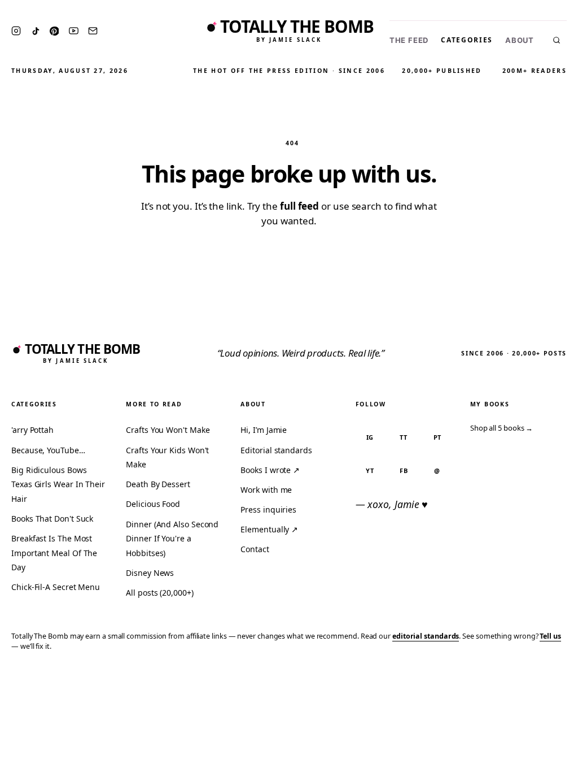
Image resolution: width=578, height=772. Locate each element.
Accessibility (540, 679)
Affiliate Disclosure (459, 679)
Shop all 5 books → (501, 428)
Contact (254, 549)
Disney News (150, 572)
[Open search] (556, 40)
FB (404, 470)
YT (370, 470)
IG (370, 437)
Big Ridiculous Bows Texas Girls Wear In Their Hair (58, 484)
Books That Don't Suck (52, 518)
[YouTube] (73, 31)
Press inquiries (268, 509)
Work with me (266, 489)
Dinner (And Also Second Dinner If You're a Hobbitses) (172, 538)
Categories (467, 40)
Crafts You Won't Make (167, 429)
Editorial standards (276, 450)
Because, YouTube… (48, 450)
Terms (394, 679)
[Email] (93, 31)
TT (404, 437)
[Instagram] (16, 31)
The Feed (408, 40)
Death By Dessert (158, 484)
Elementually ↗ (269, 529)
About (519, 40)
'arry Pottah (32, 429)
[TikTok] (35, 31)
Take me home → (289, 250)
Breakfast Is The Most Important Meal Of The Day (54, 553)
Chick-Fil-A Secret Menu (55, 587)
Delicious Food (153, 503)
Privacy (355, 679)
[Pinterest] (54, 31)
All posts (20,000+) (159, 592)
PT (438, 437)
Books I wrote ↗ (270, 470)
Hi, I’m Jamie (263, 429)
